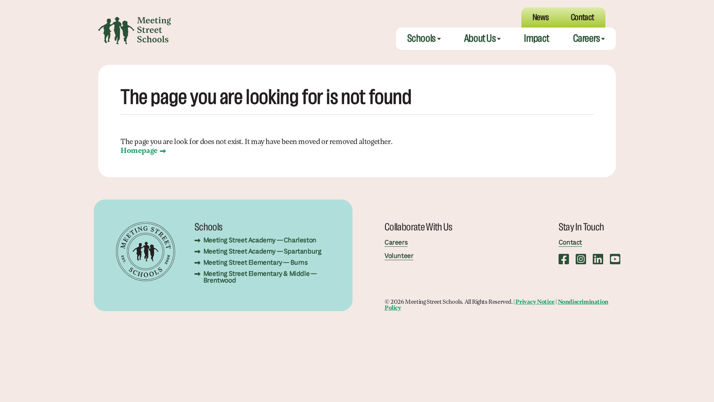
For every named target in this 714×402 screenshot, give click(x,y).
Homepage (139, 151)
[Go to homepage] (134, 30)
